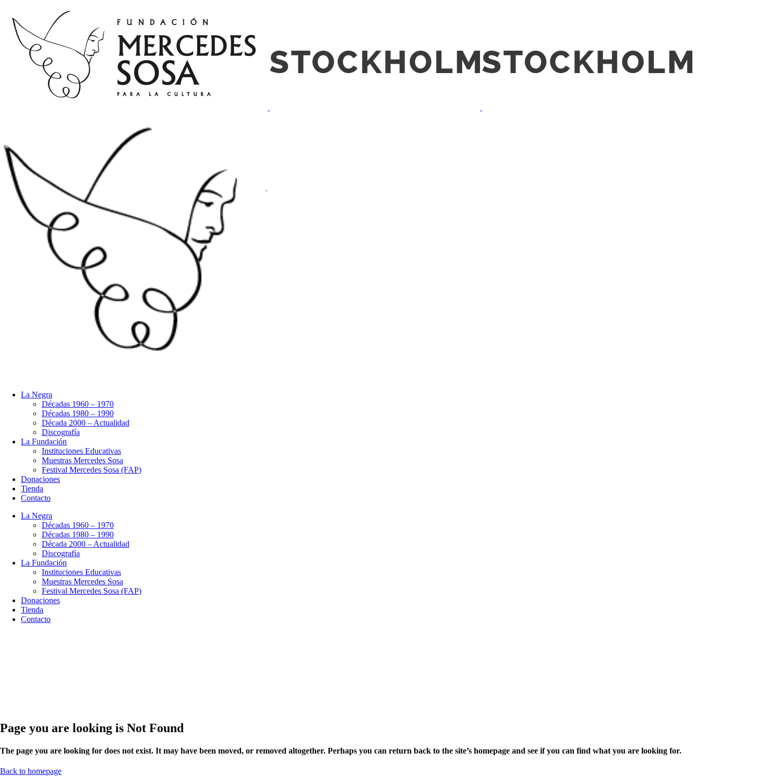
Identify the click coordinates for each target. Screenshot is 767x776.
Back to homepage (31, 771)
